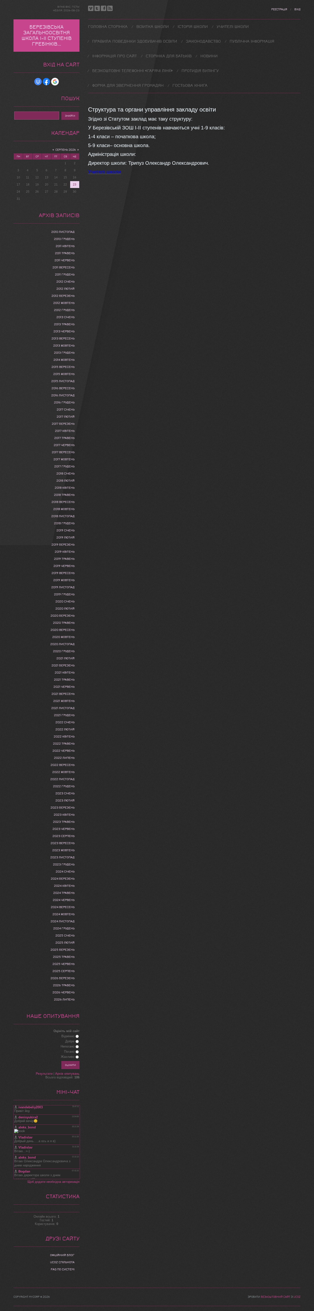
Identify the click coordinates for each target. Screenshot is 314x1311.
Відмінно (67, 1036)
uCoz (297, 1297)
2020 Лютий (65, 608)
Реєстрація (279, 9)
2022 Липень (64, 758)
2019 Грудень (64, 594)
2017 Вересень (63, 452)
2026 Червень (63, 992)
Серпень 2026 (65, 149)
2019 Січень (65, 530)
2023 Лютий (65, 800)
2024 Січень (65, 871)
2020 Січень (65, 601)
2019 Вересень (63, 573)
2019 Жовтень (64, 580)
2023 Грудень (64, 864)
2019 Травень (64, 559)
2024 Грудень (64, 928)
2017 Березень (63, 423)
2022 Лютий (65, 729)
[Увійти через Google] (55, 82)
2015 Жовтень (64, 374)
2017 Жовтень (64, 459)
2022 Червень (63, 750)
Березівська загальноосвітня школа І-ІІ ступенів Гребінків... (47, 35)
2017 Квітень (65, 431)
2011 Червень (64, 260)
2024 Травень (64, 893)
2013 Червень (64, 331)
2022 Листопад (62, 779)
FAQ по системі (63, 1269)
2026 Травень (64, 985)
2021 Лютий (65, 658)
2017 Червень (64, 445)
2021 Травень (64, 679)
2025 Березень (63, 949)
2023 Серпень (63, 836)
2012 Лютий (65, 288)
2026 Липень (64, 999)
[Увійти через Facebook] (46, 81)
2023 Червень (63, 829)
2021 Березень (63, 665)
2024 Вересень (63, 907)
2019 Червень (64, 566)
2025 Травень (64, 957)
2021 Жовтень (64, 701)
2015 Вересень (63, 367)
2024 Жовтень (63, 914)
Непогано (67, 1046)
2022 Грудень (64, 786)
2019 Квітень (65, 551)
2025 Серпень (63, 971)
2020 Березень (63, 615)
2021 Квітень (65, 672)
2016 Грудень (64, 402)
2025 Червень (63, 964)
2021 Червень (64, 686)
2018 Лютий (65, 480)
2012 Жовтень (64, 303)
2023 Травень (64, 822)
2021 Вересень (63, 694)
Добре (69, 1041)
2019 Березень (63, 544)
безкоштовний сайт (275, 1297)
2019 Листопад (63, 587)
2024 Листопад (63, 921)
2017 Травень (64, 438)
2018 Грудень (64, 523)
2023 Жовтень (63, 850)
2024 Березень (63, 878)
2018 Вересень (63, 502)
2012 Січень (65, 281)
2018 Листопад (63, 516)
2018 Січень (65, 473)
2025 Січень (65, 935)
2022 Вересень (63, 765)
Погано (69, 1051)
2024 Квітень (64, 885)
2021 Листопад (63, 708)
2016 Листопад (63, 395)
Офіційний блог (62, 1255)
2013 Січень (65, 317)
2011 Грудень (65, 274)
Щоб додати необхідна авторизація (53, 1182)
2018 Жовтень (64, 509)
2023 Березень (63, 807)
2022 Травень (64, 743)
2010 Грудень (64, 239)
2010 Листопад (63, 232)
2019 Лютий (65, 537)
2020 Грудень (64, 651)
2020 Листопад (62, 644)
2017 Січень (66, 409)
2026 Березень (63, 978)
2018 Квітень (65, 487)
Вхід (297, 9)
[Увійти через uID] (38, 81)
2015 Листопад (63, 381)
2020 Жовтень (63, 637)
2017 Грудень (64, 466)
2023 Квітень (64, 814)
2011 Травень (65, 253)
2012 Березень (63, 296)
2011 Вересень (63, 267)
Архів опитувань (67, 1073)
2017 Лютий (66, 416)
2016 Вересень (63, 388)
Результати (44, 1073)
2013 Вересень (63, 338)
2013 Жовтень (64, 345)
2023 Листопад (62, 857)
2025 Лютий (65, 942)
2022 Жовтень (63, 772)
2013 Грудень (64, 352)
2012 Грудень (64, 310)
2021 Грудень (64, 715)
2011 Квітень (65, 246)
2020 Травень (64, 622)
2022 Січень (65, 722)
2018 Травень (64, 495)
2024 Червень (64, 900)
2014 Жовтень (64, 360)
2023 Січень (65, 793)
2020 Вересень (63, 630)
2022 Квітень (64, 736)
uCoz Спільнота (62, 1262)
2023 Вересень (63, 843)
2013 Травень (64, 324)
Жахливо (67, 1057)
